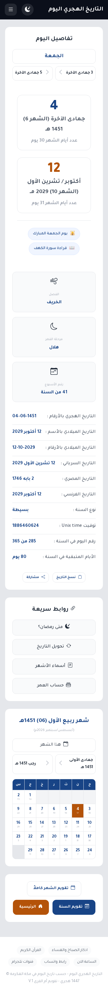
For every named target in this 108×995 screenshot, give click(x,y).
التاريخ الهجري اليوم (75, 10)
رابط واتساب (55, 962)
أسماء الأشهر (50, 666)
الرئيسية (27, 907)
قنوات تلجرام (22, 962)
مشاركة (32, 577)
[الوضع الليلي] (28, 10)
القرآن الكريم (30, 950)
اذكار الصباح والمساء (70, 950)
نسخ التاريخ (66, 577)
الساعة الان (86, 962)
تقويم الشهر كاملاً (50, 888)
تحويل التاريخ (50, 646)
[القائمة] (11, 10)
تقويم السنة (70, 907)
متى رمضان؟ (50, 627)
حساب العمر (50, 685)
